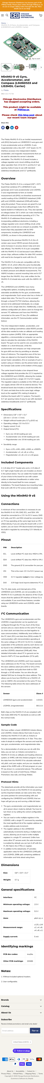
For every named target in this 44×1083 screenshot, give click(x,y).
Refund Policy (18, 1074)
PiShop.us (23, 109)
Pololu (6, 90)
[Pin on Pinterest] (16, 127)
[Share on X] (7, 127)
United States (21, 1042)
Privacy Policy (6, 1074)
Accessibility (20, 1071)
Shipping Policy (30, 1074)
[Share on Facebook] (3, 127)
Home (3, 23)
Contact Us (30, 1071)
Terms (40, 1074)
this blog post (26, 115)
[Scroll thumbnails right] (41, 67)
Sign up (35, 1030)
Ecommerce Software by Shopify (22, 1079)
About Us (10, 1071)
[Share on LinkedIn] (12, 127)
